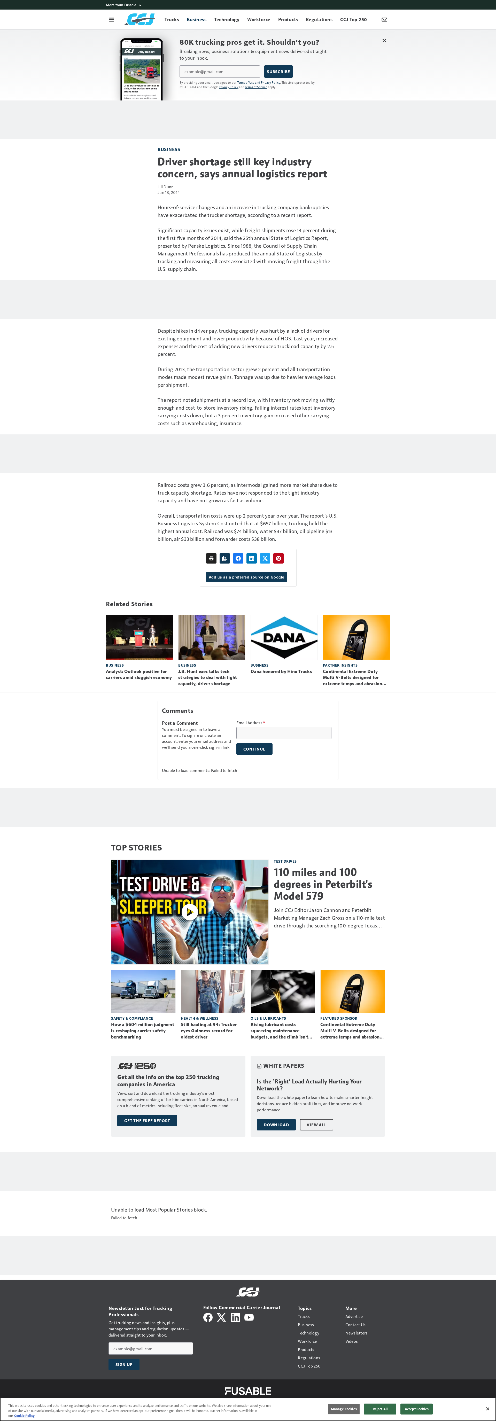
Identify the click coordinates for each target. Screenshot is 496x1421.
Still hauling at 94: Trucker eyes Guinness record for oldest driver (209, 1031)
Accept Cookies (417, 1409)
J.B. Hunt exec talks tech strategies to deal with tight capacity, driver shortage (207, 678)
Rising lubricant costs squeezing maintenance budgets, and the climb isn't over (279, 1031)
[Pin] (278, 558)
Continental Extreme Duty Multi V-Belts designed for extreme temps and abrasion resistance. (352, 678)
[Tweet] (265, 558)
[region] (248, 1409)
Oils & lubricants (268, 1018)
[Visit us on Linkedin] (235, 1317)
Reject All (380, 1409)
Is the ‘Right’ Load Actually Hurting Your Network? (309, 1085)
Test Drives (285, 861)
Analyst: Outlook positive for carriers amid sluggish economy (139, 675)
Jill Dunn (166, 186)
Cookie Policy (24, 1416)
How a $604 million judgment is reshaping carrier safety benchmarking (142, 1031)
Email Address (250, 723)
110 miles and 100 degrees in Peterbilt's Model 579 (323, 884)
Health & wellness (200, 1018)
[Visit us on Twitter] (222, 1317)
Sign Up (124, 1364)
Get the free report (147, 1120)
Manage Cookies (344, 1409)
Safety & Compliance (132, 1018)
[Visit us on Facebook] (208, 1317)
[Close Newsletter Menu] (384, 40)
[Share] (238, 558)
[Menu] (112, 19)
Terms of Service (256, 87)
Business (169, 149)
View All (316, 1124)
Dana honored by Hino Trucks (281, 671)
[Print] (211, 558)
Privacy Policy (228, 87)
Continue (254, 749)
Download (276, 1124)
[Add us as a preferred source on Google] (225, 558)
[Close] (487, 1409)
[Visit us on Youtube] (249, 1317)
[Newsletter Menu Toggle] (384, 19)
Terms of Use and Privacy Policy (258, 82)
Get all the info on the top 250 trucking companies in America (168, 1081)
